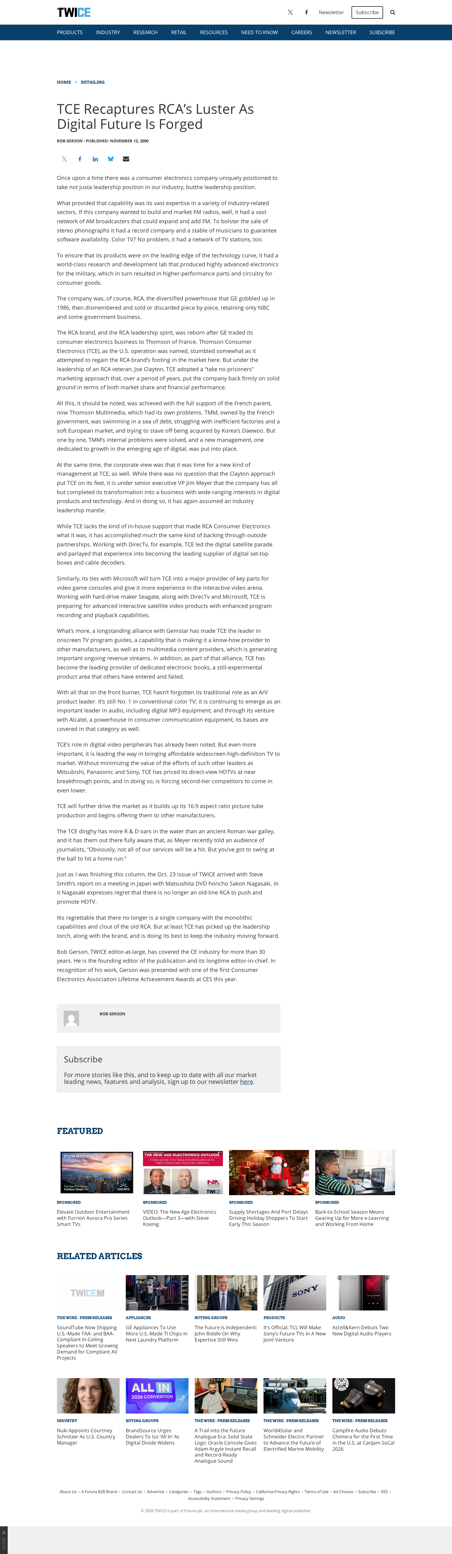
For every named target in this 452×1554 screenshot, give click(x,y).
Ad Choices (343, 1491)
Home (64, 82)
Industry (108, 32)
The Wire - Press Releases (84, 1317)
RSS (384, 1491)
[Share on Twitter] (64, 159)
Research (145, 32)
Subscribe (367, 12)
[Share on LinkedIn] (95, 159)
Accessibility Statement (209, 1498)
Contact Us (132, 1491)
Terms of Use (316, 1491)
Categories (178, 1491)
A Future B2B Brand (99, 1491)
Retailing (93, 82)
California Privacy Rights (278, 1491)
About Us (68, 1491)
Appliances (138, 1317)
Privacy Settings (249, 1498)
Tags (197, 1491)
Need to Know (259, 32)
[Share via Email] (126, 159)
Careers (301, 32)
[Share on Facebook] (80, 159)
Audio (338, 1317)
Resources (214, 32)
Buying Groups (211, 1317)
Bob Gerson (70, 141)
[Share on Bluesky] (110, 159)
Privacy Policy (238, 1491)
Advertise (155, 1491)
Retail (179, 32)
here (246, 1081)
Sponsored (69, 1202)
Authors (214, 1491)
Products (70, 32)
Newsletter (331, 12)
